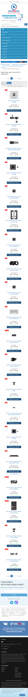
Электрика (4, 51)
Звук (2, 35)
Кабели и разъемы (5, 37)
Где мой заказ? (12, 15)
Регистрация (16, 1)
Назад (8, 78)
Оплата (2, 671)
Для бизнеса (4, 46)
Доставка (3, 669)
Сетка (9, 82)
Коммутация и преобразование (19, 64)
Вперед (19, 78)
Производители (18, 674)
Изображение (4, 32)
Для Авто (3, 54)
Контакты (16, 667)
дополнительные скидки (14, 631)
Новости (16, 669)
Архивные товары (18, 676)
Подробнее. (11, 692)
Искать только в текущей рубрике (10, 26)
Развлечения (4, 49)
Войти (10, 1)
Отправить (14, 595)
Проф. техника (4, 43)
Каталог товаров (18, 673)
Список (4, 82)
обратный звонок (5, 15)
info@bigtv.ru (5, 648)
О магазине (3, 667)
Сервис (16, 671)
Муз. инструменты (5, 40)
